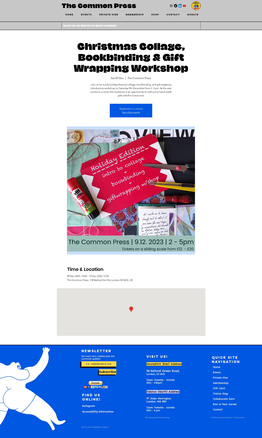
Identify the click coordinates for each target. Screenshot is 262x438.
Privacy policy (239, 417)
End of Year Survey (225, 404)
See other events (131, 112)
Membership (220, 382)
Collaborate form (224, 398)
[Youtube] (184, 5)
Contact (218, 409)
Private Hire (220, 377)
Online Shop (220, 393)
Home (216, 367)
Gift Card (219, 388)
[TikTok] (175, 5)
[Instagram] (171, 5)
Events (217, 372)
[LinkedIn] (180, 5)
